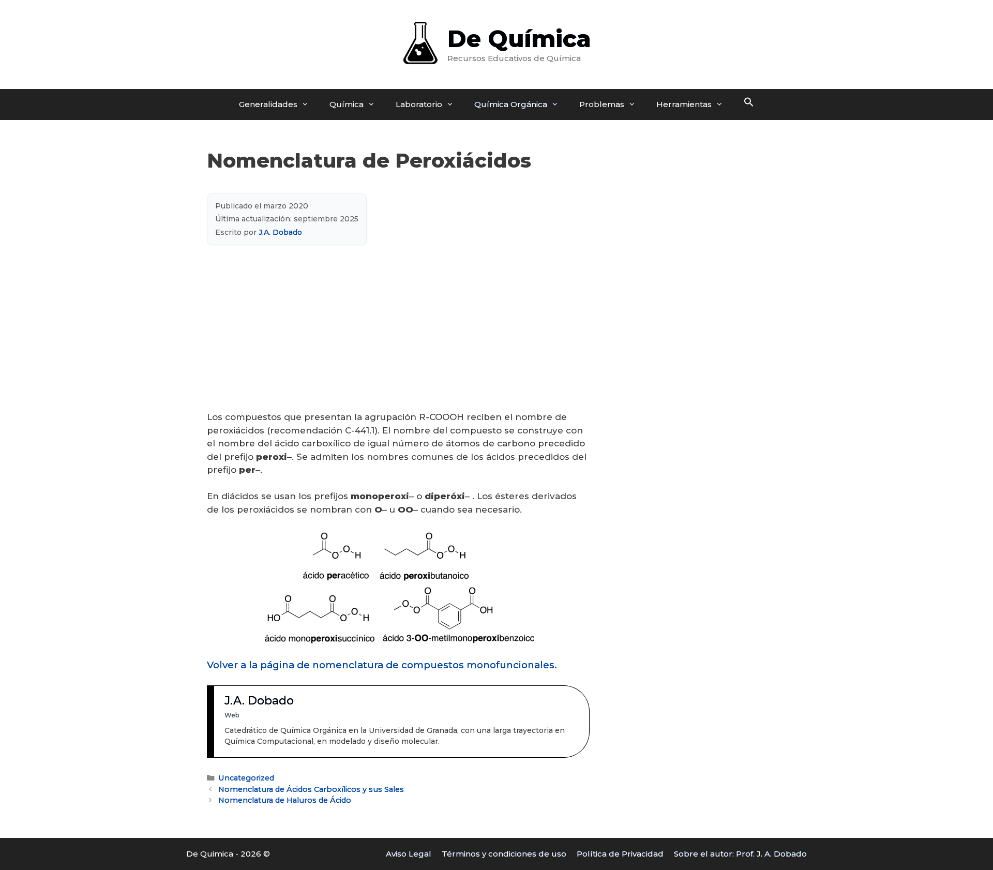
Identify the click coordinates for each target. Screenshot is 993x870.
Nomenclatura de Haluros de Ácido (284, 800)
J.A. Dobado (280, 232)
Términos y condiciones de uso (504, 854)
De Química (519, 38)
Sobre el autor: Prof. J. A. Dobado (740, 854)
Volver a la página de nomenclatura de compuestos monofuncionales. (382, 665)
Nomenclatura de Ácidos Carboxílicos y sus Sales (311, 789)
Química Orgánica (510, 104)
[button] (748, 104)
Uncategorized (246, 778)
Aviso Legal (408, 854)
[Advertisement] (398, 334)
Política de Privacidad (620, 854)
